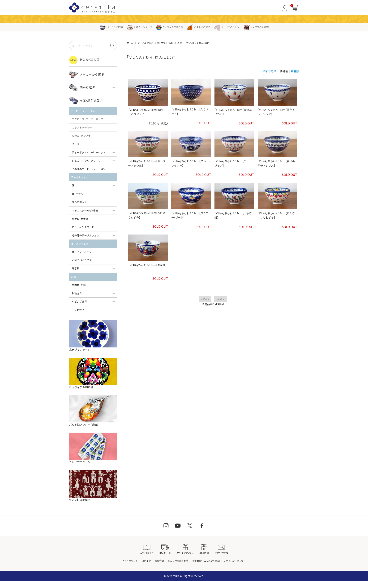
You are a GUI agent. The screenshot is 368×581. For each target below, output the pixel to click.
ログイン (146, 560)
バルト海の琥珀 (202, 27)
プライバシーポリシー (234, 560)
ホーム (130, 42)
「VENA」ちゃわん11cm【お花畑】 (147, 265)
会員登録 (159, 560)
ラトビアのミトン (230, 27)
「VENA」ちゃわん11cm (197, 42)
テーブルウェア (145, 42)
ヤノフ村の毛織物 (259, 27)
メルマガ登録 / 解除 (178, 560)
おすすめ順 (269, 71)
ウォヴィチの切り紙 (172, 27)
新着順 (295, 71)
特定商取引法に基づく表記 (206, 560)
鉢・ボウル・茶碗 (165, 42)
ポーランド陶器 (115, 27)
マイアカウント (130, 560)
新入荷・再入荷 (89, 59)
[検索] (112, 45)
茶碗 (179, 42)
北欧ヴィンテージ (143, 27)
